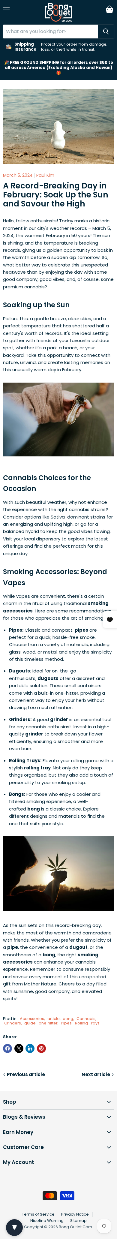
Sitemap (78, 1220)
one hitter (48, 1023)
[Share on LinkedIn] (30, 1048)
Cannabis (85, 1018)
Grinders (19, 719)
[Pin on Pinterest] (41, 1048)
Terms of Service (38, 1214)
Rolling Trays (24, 760)
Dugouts (19, 671)
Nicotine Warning (47, 1220)
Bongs (16, 794)
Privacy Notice (75, 1214)
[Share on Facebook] (7, 1048)
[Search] (106, 31)
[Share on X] (18, 1048)
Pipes (15, 630)
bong (68, 1018)
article (53, 1018)
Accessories (32, 1018)
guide (30, 1023)
